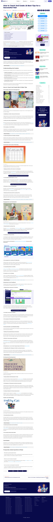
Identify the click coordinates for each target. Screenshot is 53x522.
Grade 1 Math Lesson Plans (28, 499)
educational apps (17, 228)
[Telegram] (45, 10)
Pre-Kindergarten (42, 16)
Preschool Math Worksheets (18, 513)
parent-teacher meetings (6, 341)
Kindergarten (42, 18)
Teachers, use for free (13, 57)
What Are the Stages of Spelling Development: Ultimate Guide (38, 478)
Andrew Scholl (8, 10)
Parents (18, 1)
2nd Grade (42, 23)
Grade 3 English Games (8, 511)
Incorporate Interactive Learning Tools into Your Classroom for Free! (18, 232)
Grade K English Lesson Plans (28, 505)
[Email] (43, 10)
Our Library (32, 1)
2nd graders (17, 41)
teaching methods (11, 189)
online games (23, 228)
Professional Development (7, 38)
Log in (46, 1)
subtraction (30, 460)
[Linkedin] (41, 10)
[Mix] (47, 10)
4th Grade (42, 28)
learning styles (8, 43)
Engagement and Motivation (7, 35)
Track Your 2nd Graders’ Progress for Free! (18, 310)
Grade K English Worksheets (18, 506)
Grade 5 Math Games (8, 505)
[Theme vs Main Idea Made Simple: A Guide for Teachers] (37, 77)
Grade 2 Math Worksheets (18, 500)
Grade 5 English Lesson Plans (28, 511)
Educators (25, 1)
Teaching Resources (21, 10)
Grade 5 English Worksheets (18, 512)
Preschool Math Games (8, 498)
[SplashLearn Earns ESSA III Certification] (37, 69)
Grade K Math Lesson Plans (28, 498)
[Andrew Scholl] (4, 10)
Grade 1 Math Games (8, 500)
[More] (28, 471)
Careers (35, 504)
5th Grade (42, 30)
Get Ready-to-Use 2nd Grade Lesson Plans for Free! (18, 184)
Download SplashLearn (44, 500)
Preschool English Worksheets (19, 505)
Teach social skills (5, 428)
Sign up (50, 1)
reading (18, 180)
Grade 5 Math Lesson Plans (28, 504)
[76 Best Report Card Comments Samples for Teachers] (37, 53)
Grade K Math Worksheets (18, 498)
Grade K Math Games (8, 499)
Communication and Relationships (8, 37)
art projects (17, 268)
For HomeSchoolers (37, 500)
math (10, 180)
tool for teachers (18, 393)
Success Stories (36, 505)
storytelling (28, 189)
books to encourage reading (20, 275)
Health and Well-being (7, 39)
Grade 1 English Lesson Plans (28, 506)
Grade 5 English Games (8, 513)
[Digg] (49, 10)
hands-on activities (23, 189)
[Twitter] (40, 10)
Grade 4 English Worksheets (18, 511)
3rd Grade (42, 25)
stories (17, 277)
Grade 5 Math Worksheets (18, 504)
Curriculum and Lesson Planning (8, 34)
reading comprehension (18, 461)
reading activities (13, 172)
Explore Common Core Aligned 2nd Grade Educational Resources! (18, 175)
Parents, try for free (7, 57)
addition (26, 460)
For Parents (36, 498)
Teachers (43, 499)
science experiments (12, 268)
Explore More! (6, 256)
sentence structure (11, 461)
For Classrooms (36, 499)
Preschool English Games (9, 506)
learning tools (8, 228)
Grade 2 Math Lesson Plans (28, 500)
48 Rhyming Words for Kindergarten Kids (12, 477)
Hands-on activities (6, 268)
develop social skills (29, 262)
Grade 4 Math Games (8, 504)
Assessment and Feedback (7, 36)
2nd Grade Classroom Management (8, 33)
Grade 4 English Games (8, 512)
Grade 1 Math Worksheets (18, 499)
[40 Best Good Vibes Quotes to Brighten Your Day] (37, 60)
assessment (18, 285)
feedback (22, 285)
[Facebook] (38, 10)
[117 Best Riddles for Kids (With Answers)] (37, 57)
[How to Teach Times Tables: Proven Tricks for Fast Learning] (37, 73)
